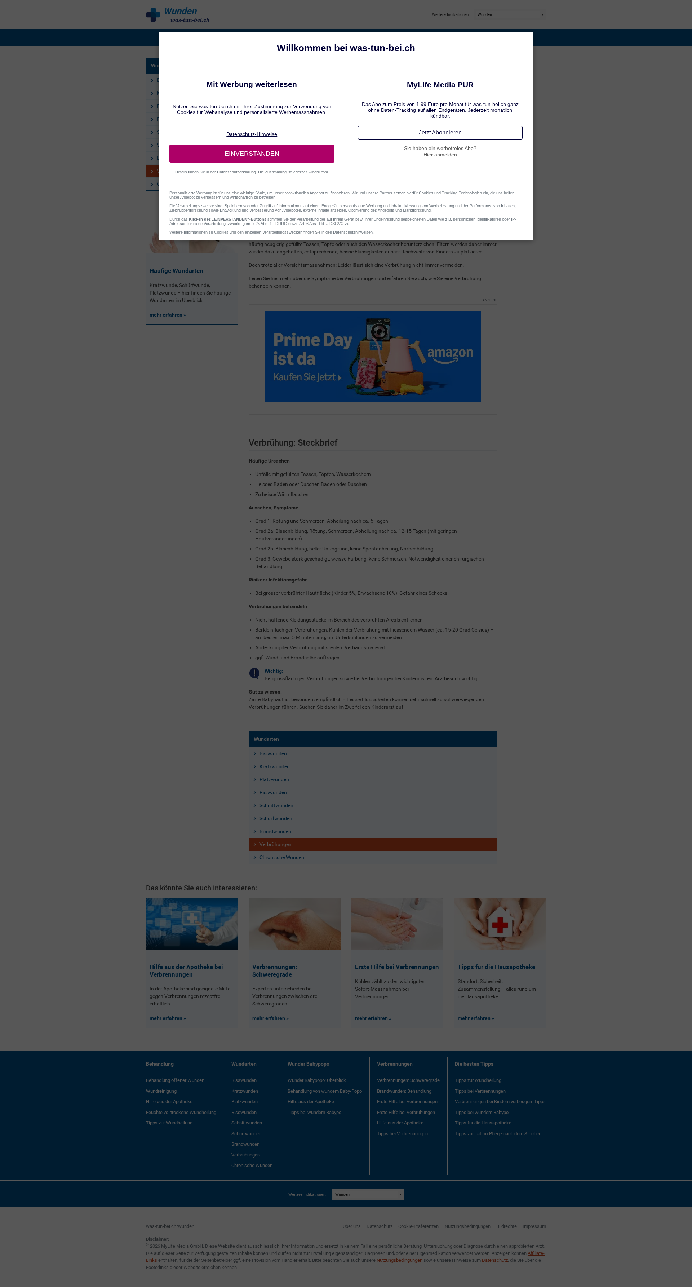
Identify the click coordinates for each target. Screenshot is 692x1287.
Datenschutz (379, 1226)
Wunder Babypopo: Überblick (317, 1080)
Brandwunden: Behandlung (404, 1091)
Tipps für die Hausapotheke (483, 1122)
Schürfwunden (276, 818)
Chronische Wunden (282, 857)
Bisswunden (273, 753)
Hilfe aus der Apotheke (169, 1101)
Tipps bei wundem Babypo (314, 1112)
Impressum (534, 1226)
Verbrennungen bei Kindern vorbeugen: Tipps (500, 1101)
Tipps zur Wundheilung (169, 1122)
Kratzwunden (275, 766)
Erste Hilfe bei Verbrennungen (407, 1101)
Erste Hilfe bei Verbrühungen (406, 1112)
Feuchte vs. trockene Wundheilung (181, 1112)
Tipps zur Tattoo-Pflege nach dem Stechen (498, 1133)
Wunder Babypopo (308, 1064)
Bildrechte (506, 1226)
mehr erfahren (166, 1018)
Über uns (352, 1226)
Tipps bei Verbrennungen (402, 1133)
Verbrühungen (276, 844)
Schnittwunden (276, 805)
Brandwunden (275, 831)
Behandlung (160, 1064)
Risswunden (273, 792)
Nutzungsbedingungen (468, 1226)
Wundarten (266, 739)
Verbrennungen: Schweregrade (408, 1080)
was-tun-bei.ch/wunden (170, 1226)
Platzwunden (274, 779)
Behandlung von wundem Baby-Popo (325, 1091)
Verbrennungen (395, 1064)
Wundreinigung (161, 1091)
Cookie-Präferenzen (418, 1226)
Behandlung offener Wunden (175, 1080)
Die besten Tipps (474, 1064)
